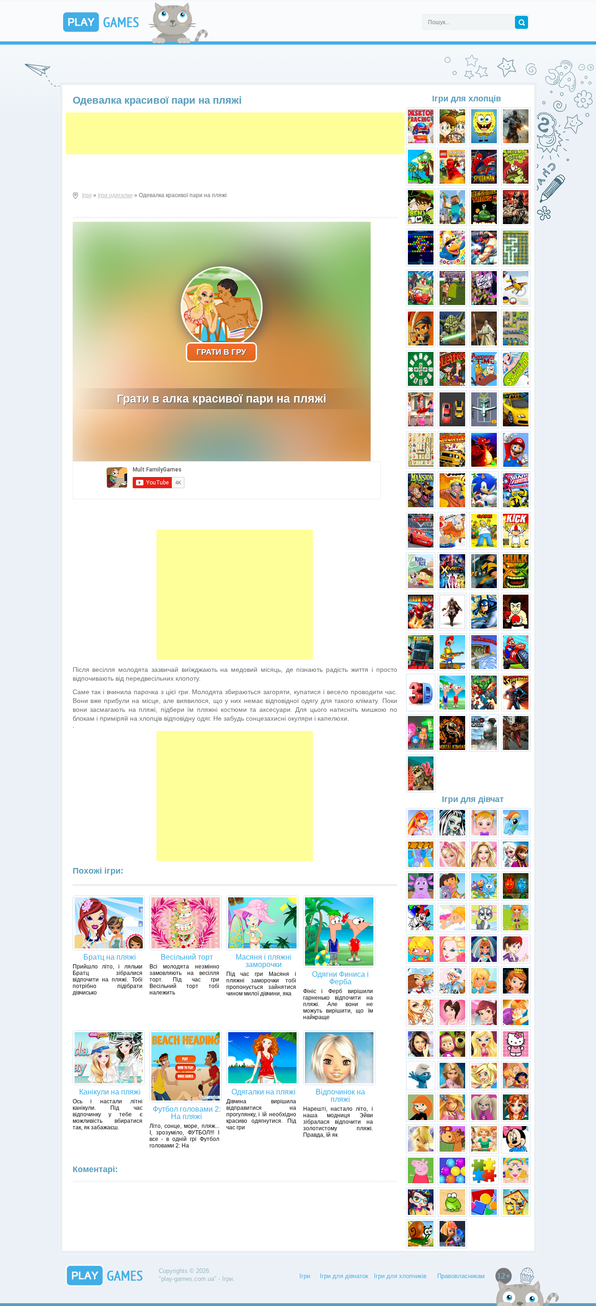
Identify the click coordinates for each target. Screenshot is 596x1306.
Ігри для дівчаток (344, 1276)
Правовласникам (461, 1276)
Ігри (87, 195)
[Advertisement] (235, 133)
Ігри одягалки (115, 195)
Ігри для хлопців (466, 98)
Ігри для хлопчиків (400, 1276)
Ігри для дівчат (473, 799)
